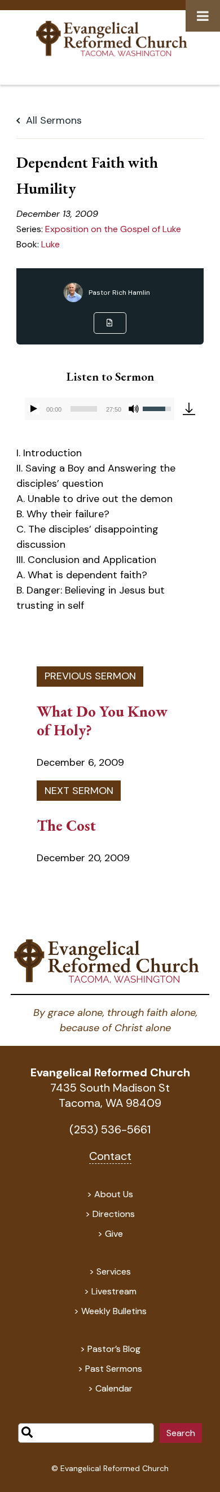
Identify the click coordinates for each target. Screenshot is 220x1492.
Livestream (114, 1291)
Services (113, 1271)
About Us (113, 1194)
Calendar (114, 1388)
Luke (50, 244)
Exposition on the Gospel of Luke (113, 229)
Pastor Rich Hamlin (119, 292)
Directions (114, 1214)
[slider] (84, 409)
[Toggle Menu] (203, 16)
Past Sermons (113, 1369)
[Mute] (133, 409)
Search (180, 1433)
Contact (110, 1156)
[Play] (33, 409)
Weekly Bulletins (114, 1311)
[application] (99, 409)
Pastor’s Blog (113, 1349)
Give (114, 1234)
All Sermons (52, 120)
